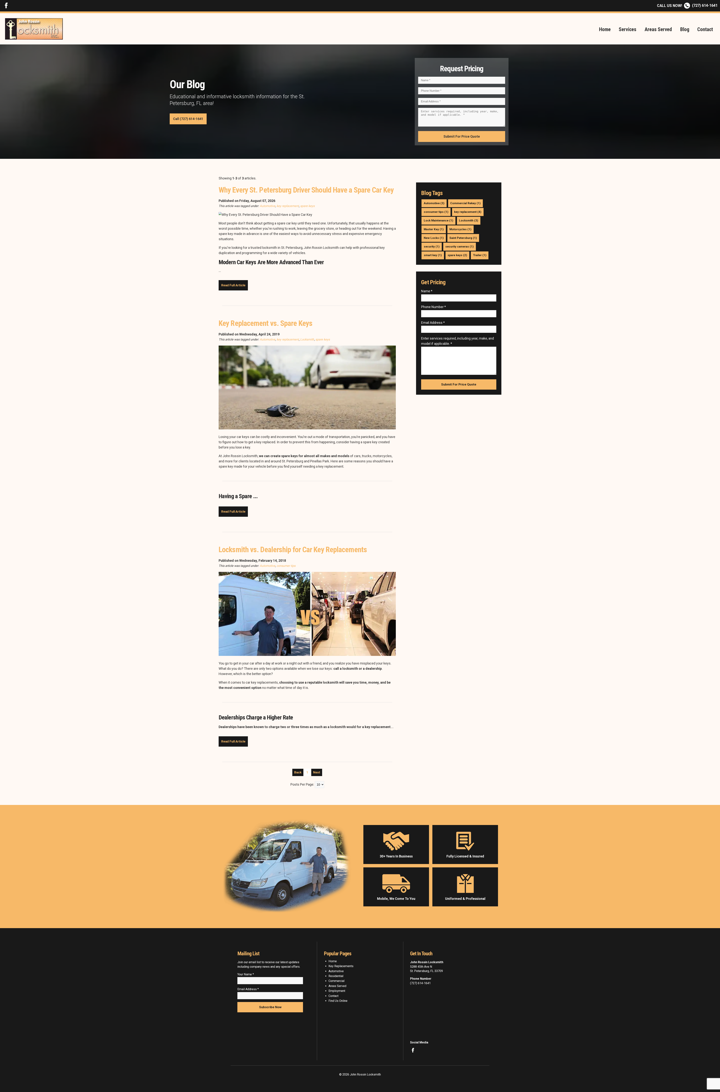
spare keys (307, 206)
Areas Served (658, 29)
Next (316, 772)
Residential (335, 976)
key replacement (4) (467, 212)
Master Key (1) (434, 229)
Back (298, 772)
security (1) (432, 246)
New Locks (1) (434, 238)
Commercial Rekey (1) (465, 203)
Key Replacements (340, 966)
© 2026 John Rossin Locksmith (360, 1074)
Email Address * (433, 323)
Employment (336, 991)
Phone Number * (433, 307)
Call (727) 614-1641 (188, 119)
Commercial (336, 981)
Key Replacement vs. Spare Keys (265, 323)
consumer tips (286, 566)
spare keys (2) (457, 255)
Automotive (267, 206)
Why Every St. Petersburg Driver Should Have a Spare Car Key (306, 189)
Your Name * (245, 974)
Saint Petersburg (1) (463, 238)
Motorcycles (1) (460, 229)
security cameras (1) (459, 246)
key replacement (288, 206)
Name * (426, 291)
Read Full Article (233, 285)
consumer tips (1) (436, 212)
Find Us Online (337, 1001)
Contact (705, 29)
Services (627, 29)
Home (605, 29)
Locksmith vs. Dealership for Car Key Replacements (293, 549)
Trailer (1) (479, 255)
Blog (684, 29)
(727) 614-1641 (687, 5)
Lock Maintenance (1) (438, 220)
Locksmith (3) (468, 220)
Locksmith (307, 339)
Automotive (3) (434, 203)
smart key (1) (433, 255)
